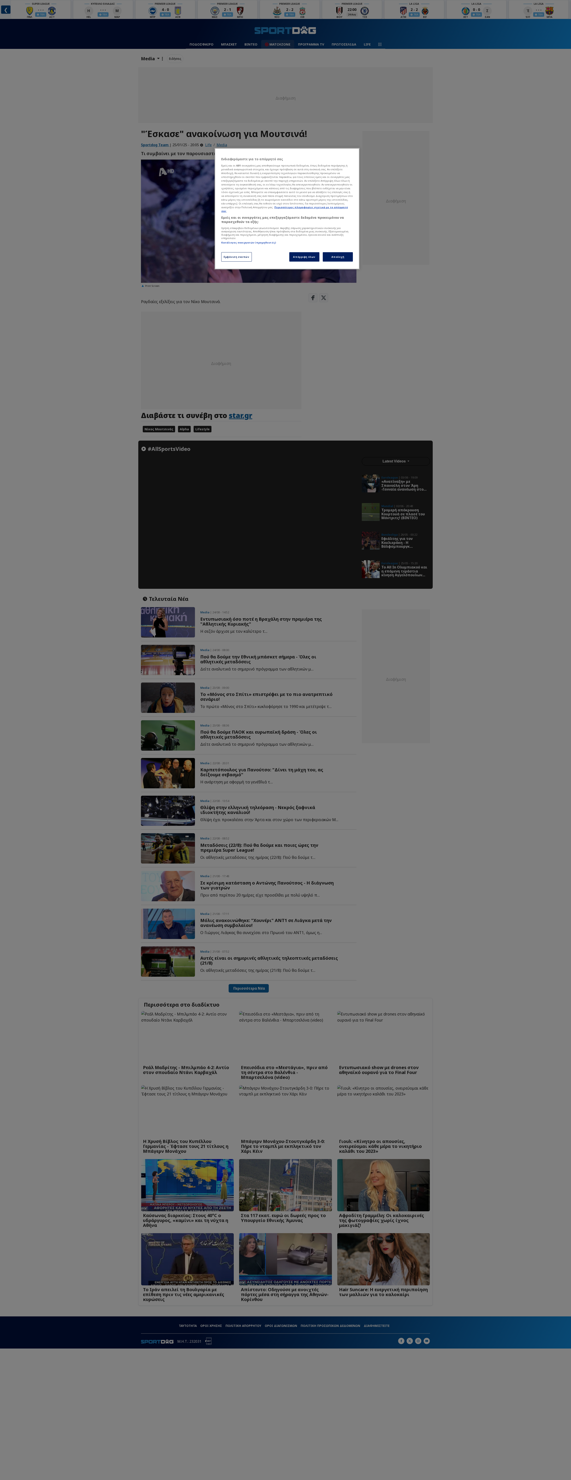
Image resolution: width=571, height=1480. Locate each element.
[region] (287, 208)
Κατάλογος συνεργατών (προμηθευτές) (248, 242)
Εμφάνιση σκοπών (236, 256)
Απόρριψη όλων (304, 256)
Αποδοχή (337, 256)
